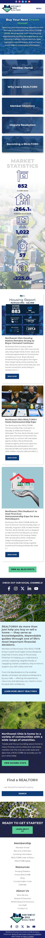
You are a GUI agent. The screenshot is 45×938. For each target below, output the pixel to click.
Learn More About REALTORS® (20, 691)
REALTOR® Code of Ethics (22, 857)
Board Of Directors (22, 898)
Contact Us (22, 908)
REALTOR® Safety (22, 861)
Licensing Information (22, 854)
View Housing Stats (15, 763)
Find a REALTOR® (22, 780)
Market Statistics (22, 163)
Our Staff (22, 905)
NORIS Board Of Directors (22, 902)
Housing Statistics (22, 871)
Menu (38, 8)
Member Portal (22, 847)
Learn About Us (22, 830)
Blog (22, 878)
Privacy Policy (27, 934)
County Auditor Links (23, 881)
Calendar (23, 885)
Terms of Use (16, 934)
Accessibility (36, 934)
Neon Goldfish (28, 936)
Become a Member (22, 851)
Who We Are (22, 895)
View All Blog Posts (22, 569)
